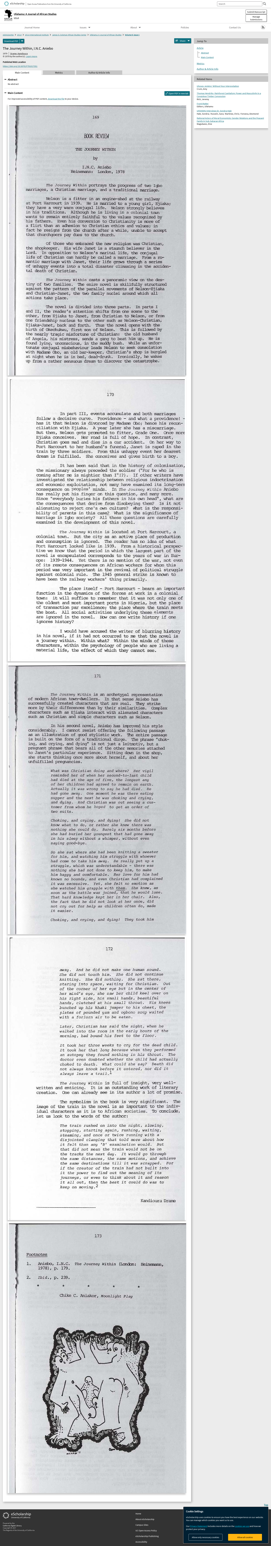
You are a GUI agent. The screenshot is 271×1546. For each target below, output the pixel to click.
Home (138, 1513)
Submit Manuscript (256, 11)
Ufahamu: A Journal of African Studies (106, 35)
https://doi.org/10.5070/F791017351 (20, 66)
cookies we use (242, 1526)
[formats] (22, 41)
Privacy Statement (198, 1526)
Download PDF (11, 41)
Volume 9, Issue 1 (132, 35)
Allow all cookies (245, 1537)
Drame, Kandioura (19, 53)
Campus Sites (142, 1524)
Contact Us (235, 27)
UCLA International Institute (37, 35)
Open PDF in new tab (178, 93)
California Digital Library (12, 1525)
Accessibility (141, 1541)
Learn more (31, 56)
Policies (185, 27)
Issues (83, 27)
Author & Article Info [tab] (99, 72)
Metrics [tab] (59, 72)
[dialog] (225, 1525)
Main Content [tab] (22, 72)
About (133, 27)
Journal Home (32, 27)
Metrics (200, 63)
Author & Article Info (207, 69)
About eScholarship (145, 1519)
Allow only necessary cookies (205, 1537)
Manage (256, 18)
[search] (264, 3)
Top (266, 1504)
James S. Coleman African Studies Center (69, 35)
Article (200, 48)
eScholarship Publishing (147, 1536)
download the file (56, 98)
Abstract (12, 79)
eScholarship (8, 35)
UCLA (16, 17)
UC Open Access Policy (146, 1530)
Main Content (15, 93)
